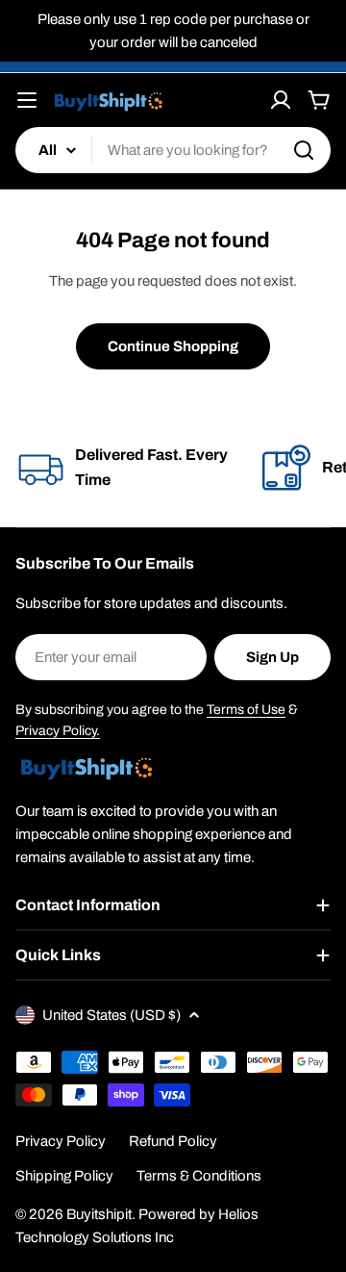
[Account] (280, 100)
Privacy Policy (60, 1141)
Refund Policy (173, 1141)
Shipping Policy (64, 1175)
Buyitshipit (99, 1214)
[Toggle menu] (26, 100)
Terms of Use (246, 709)
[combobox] (173, 150)
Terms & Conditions (198, 1175)
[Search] (303, 150)
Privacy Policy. (57, 731)
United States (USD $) (111, 1015)
